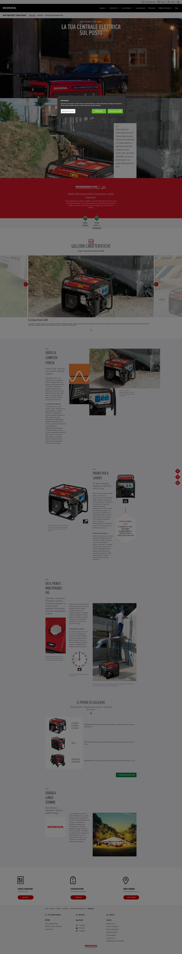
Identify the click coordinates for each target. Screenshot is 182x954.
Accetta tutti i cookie (115, 111)
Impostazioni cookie (68, 111)
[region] (92, 106)
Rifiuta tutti (98, 111)
